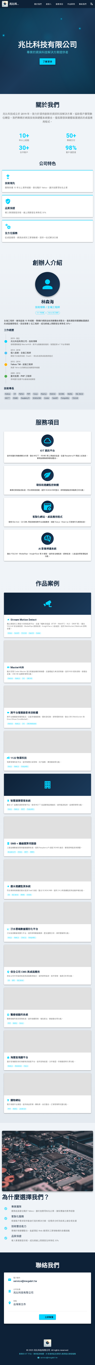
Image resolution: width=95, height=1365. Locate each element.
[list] (47, 1224)
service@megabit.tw (25, 1281)
